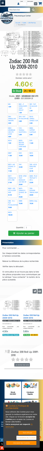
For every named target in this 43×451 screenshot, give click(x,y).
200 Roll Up (32, 22)
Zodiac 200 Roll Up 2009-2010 (11, 317)
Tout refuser (27, 433)
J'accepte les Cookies (21, 443)
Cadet (24, 22)
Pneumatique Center (22, 16)
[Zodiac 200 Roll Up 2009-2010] (11, 305)
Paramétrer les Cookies (26, 438)
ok (35, 4)
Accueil (18, 22)
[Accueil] (6, 17)
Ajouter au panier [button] (25, 233)
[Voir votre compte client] (18, 3)
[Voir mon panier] (40, 3)
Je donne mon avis (22, 365)
